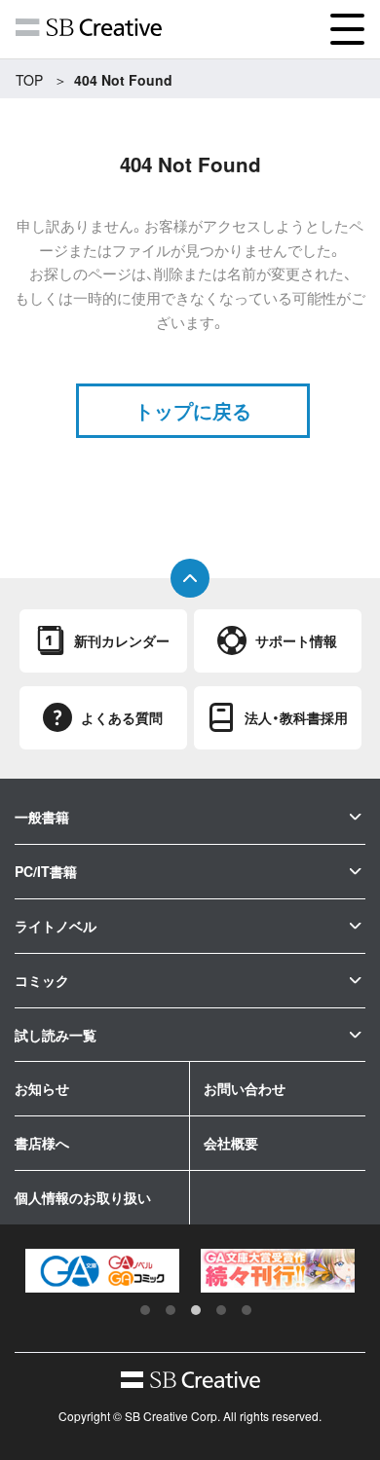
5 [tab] (246, 1310)
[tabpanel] (102, 1271)
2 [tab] (170, 1310)
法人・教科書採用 (296, 717)
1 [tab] (145, 1310)
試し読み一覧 (55, 1034)
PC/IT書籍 (46, 871)
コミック (42, 980)
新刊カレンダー (122, 640)
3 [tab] (196, 1310)
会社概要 (231, 1142)
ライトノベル (55, 925)
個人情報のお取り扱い (83, 1197)
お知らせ (42, 1088)
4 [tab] (221, 1310)
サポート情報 (296, 640)
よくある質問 (122, 717)
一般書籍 (42, 816)
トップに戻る (192, 410)
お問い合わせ (244, 1088)
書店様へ (42, 1142)
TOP (29, 80)
